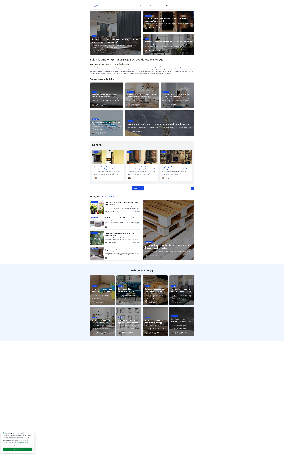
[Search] (186, 6)
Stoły (167, 5)
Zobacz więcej (138, 188)
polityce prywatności (23, 442)
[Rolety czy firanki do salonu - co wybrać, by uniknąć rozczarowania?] (115, 33)
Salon (94, 35)
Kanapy (152, 5)
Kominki (136, 5)
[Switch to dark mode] (190, 5)
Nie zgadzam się (18, 446)
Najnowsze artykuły (125, 5)
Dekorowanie (144, 5)
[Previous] (188, 188)
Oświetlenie (160, 5)
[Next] (192, 188)
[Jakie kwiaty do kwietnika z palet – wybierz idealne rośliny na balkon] (168, 230)
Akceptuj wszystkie (17, 449)
